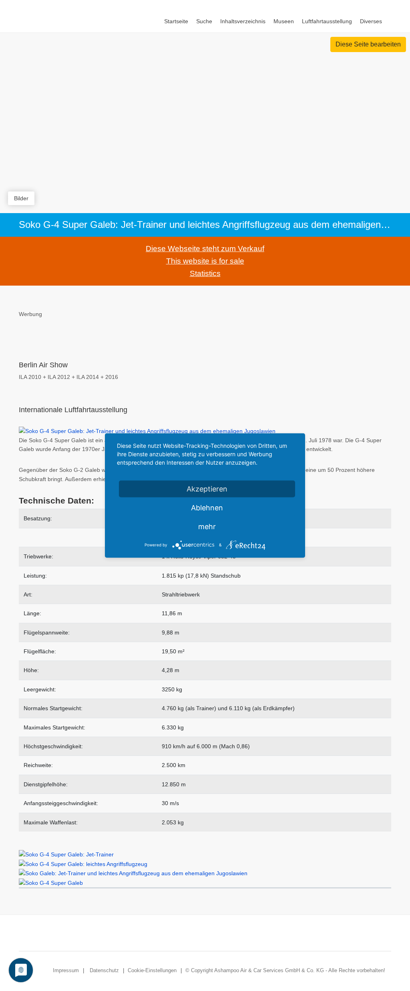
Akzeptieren (207, 489)
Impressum (66, 970)
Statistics (205, 273)
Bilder (21, 198)
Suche (204, 21)
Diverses (371, 21)
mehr (207, 526)
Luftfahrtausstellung (327, 21)
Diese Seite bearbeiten (368, 44)
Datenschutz (104, 970)
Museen (283, 21)
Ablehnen (207, 508)
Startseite (176, 21)
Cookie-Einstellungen (152, 970)
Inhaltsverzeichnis (242, 21)
